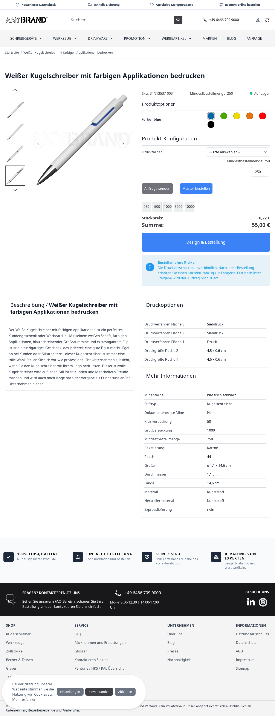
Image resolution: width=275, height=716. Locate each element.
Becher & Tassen (19, 659)
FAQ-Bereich (65, 601)
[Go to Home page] (26, 19)
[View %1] (15, 176)
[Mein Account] (257, 19)
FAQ (78, 634)
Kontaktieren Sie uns (91, 659)
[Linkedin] (251, 602)
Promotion (134, 38)
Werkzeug (62, 38)
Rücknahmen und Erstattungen (100, 642)
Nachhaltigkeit (179, 659)
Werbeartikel (174, 38)
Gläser (11, 668)
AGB (239, 651)
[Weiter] (122, 144)
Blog (231, 38)
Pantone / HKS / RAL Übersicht (99, 668)
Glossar (81, 651)
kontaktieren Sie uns (70, 606)
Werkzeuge (15, 642)
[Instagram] (263, 602)
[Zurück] (39, 144)
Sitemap (242, 668)
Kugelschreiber (18, 634)
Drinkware (98, 38)
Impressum (245, 659)
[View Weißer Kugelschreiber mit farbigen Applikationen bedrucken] (15, 110)
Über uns (174, 634)
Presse (172, 651)
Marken (210, 38)
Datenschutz (246, 642)
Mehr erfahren (24, 699)
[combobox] (121, 20)
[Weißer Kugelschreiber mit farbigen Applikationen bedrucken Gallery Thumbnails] (15, 140)
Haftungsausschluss (252, 634)
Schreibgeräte (23, 38)
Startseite (12, 52)
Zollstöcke (14, 651)
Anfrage (254, 38)
